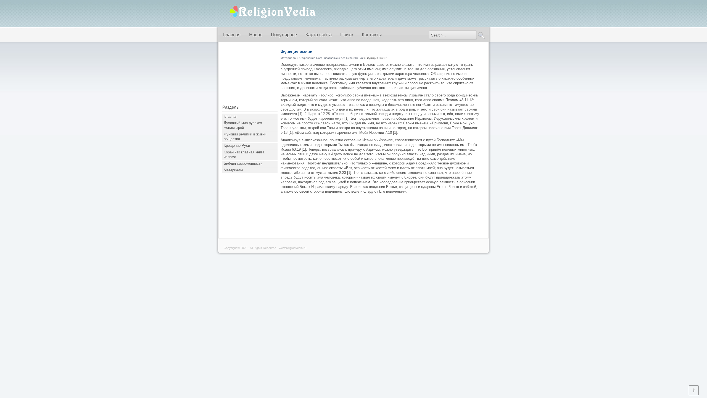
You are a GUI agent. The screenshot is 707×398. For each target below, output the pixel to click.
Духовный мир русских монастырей (243, 125)
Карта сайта (318, 34)
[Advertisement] (250, 75)
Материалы (233, 170)
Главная (232, 34)
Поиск (346, 34)
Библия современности (243, 163)
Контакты (372, 34)
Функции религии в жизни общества (245, 136)
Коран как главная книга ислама (244, 154)
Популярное (284, 34)
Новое (255, 34)
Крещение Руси (237, 145)
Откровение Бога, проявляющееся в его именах (331, 57)
